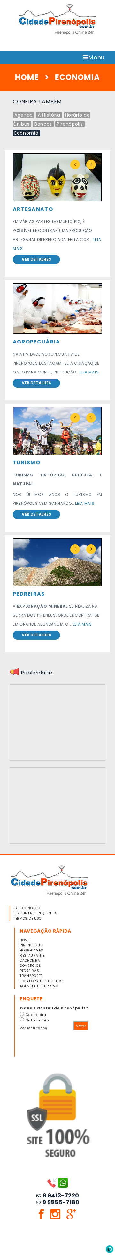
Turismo (26, 462)
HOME (27, 77)
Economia (26, 133)
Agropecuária (36, 341)
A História (49, 115)
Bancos (43, 124)
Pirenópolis (70, 124)
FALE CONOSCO (26, 908)
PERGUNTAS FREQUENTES (35, 913)
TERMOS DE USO (27, 918)
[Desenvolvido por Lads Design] (109, 1248)
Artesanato (33, 209)
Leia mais (89, 372)
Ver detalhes (36, 259)
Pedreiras (29, 593)
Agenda (23, 115)
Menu (96, 57)
